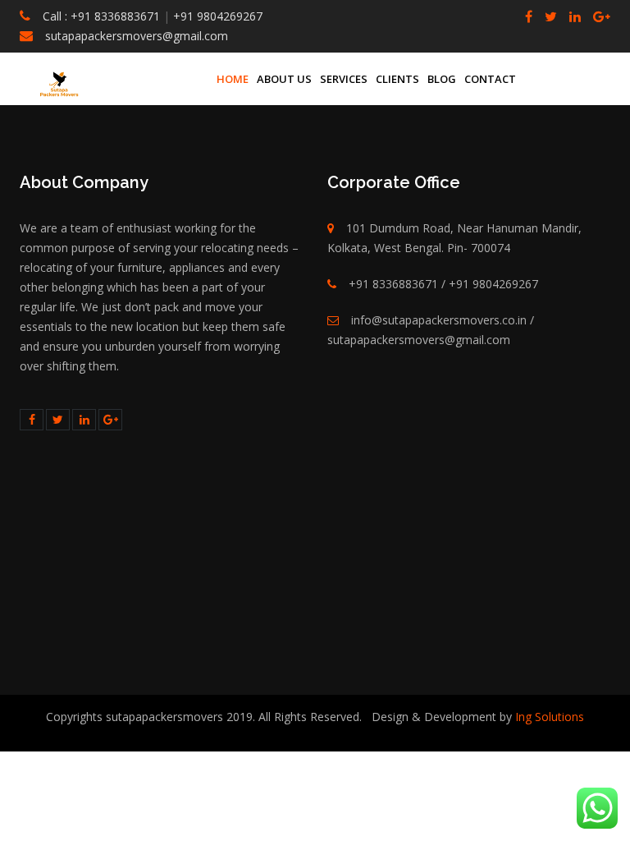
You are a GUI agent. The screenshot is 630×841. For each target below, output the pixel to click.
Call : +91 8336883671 (101, 16)
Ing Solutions (548, 716)
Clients (397, 78)
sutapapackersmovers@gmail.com (136, 36)
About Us (284, 78)
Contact (490, 78)
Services (344, 78)
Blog (441, 78)
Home (233, 78)
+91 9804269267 (216, 16)
